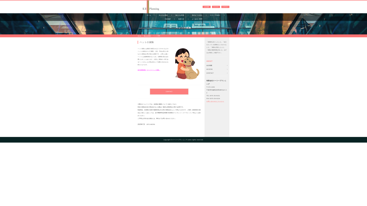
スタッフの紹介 (215, 15)
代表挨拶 (168, 19)
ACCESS (216, 7)
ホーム (149, 15)
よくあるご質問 (197, 19)
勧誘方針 (181, 19)
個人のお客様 (179, 15)
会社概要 (206, 7)
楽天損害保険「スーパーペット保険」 (149, 70)
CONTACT (225, 7)
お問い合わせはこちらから (215, 101)
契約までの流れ (197, 15)
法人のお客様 (163, 15)
